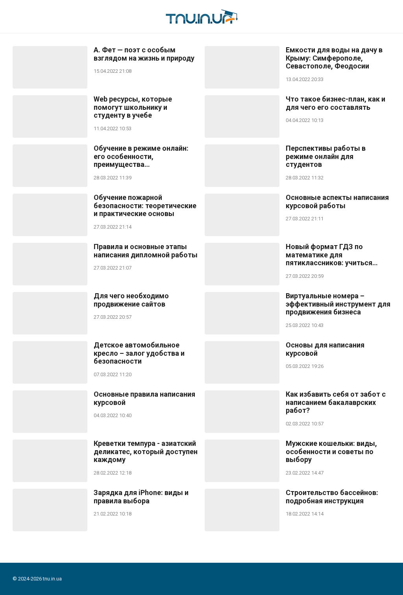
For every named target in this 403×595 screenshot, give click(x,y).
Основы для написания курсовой (325, 349)
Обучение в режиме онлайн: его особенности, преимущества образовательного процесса (142, 156)
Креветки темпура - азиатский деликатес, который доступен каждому (146, 452)
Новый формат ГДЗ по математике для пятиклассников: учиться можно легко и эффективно (333, 255)
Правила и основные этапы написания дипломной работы (146, 251)
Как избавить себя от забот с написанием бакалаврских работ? (336, 402)
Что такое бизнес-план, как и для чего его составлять (335, 103)
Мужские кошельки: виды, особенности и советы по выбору (331, 452)
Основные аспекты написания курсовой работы (337, 202)
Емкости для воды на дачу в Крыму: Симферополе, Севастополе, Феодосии (334, 58)
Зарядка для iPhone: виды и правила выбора (141, 497)
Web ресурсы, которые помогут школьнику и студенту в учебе (133, 107)
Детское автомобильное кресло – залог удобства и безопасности (139, 353)
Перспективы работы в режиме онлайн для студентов (326, 156)
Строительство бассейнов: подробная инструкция (332, 497)
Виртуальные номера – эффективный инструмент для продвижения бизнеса (338, 304)
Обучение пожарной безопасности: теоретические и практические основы (145, 206)
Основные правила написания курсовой (144, 398)
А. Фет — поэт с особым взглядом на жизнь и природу (144, 54)
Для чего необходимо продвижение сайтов (131, 300)
